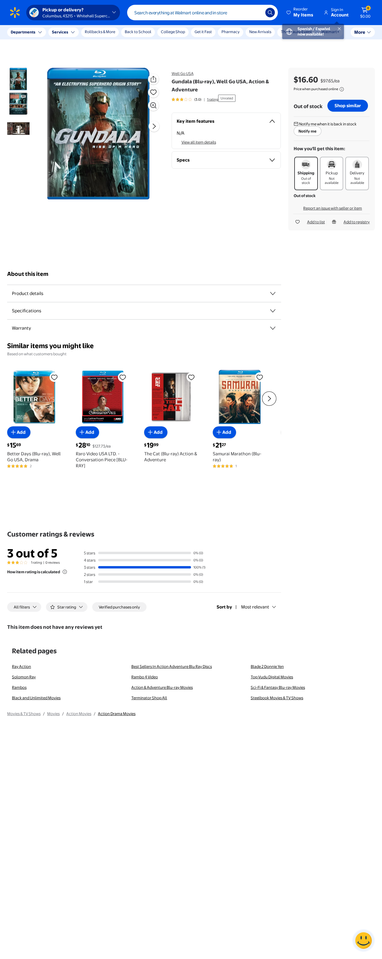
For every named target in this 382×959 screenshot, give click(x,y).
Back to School (138, 31)
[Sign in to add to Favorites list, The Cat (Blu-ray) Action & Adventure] (191, 377)
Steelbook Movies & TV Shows (277, 697)
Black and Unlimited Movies (36, 697)
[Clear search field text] (256, 12)
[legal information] (341, 89)
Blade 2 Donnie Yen (267, 666)
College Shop (173, 31)
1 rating (212, 99)
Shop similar (348, 105)
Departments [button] (23, 32)
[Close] (110, 32)
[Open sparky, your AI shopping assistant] (363, 940)
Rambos (19, 687)
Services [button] (60, 32)
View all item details (198, 142)
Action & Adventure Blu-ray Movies (162, 687)
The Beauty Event (296, 31)
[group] (195, 99)
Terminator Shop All (149, 697)
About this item (27, 274)
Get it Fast (203, 31)
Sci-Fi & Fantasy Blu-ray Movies (278, 687)
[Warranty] (272, 328)
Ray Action (21, 666)
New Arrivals (260, 31)
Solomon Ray (24, 676)
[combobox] (202, 12)
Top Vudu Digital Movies (272, 676)
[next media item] (154, 126)
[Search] (270, 12)
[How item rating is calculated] (64, 571)
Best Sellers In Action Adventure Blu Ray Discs (171, 666)
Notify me (307, 131)
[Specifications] (272, 311)
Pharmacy (230, 31)
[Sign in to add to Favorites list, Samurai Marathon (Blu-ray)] (259, 377)
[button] (300, 12)
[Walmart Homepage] (15, 12)
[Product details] (272, 293)
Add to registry (357, 221)
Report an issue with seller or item (332, 208)
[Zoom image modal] (153, 105)
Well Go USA (183, 73)
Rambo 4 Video (144, 676)
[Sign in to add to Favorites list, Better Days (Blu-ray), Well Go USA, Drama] (54, 377)
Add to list (316, 221)
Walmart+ (330, 31)
